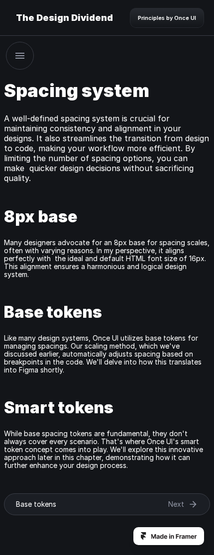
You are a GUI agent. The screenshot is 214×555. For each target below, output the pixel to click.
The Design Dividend (64, 17)
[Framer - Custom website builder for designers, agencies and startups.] (168, 536)
